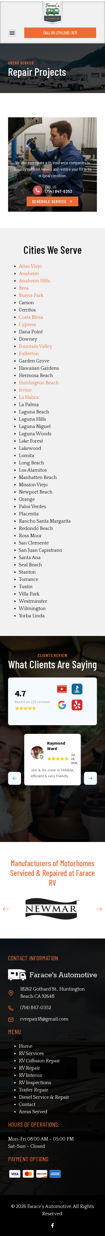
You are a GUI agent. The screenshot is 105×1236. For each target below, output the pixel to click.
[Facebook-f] (52, 1225)
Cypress (27, 324)
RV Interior (30, 1075)
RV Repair (29, 1068)
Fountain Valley (35, 346)
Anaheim (29, 273)
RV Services (31, 1053)
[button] (12, 33)
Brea (24, 288)
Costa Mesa (31, 317)
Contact (27, 1104)
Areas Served (33, 1112)
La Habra (28, 397)
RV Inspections (35, 1083)
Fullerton (29, 354)
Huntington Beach (39, 383)
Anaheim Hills (34, 281)
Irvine (25, 390)
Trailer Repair (33, 1090)
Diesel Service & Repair (44, 1097)
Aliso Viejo (30, 266)
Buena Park (31, 295)
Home (25, 1046)
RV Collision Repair (39, 1061)
